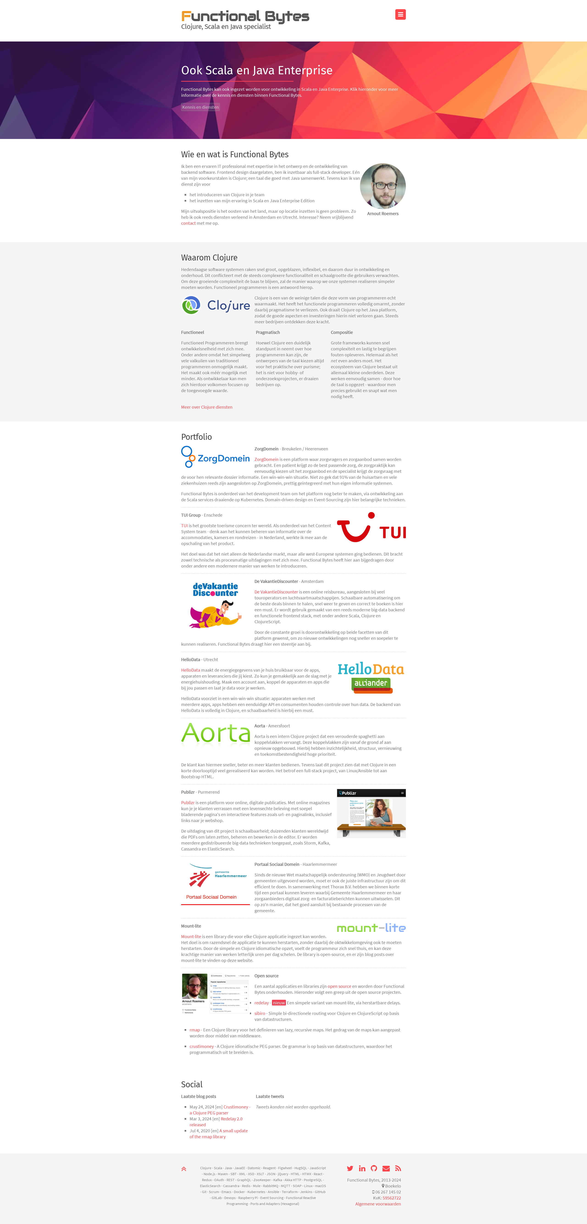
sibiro (260, 1013)
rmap (195, 1030)
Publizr (188, 802)
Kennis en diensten (200, 107)
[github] (374, 1168)
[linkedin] (362, 1168)
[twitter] (350, 1168)
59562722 (392, 1198)
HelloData (190, 670)
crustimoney (202, 1046)
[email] (386, 1168)
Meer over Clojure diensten (207, 407)
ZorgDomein (267, 459)
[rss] (398, 1168)
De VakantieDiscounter (276, 592)
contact (188, 223)
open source (339, 986)
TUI (184, 525)
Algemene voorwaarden (378, 1204)
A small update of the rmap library (219, 1133)
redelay (262, 1002)
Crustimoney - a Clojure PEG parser (220, 1110)
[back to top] (183, 1169)
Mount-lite (191, 936)
